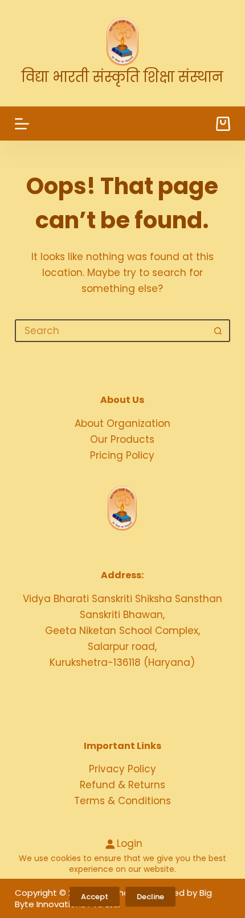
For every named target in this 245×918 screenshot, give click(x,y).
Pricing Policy (122, 455)
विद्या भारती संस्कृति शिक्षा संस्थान (122, 77)
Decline (150, 896)
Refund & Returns (122, 785)
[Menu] (22, 124)
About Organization (122, 423)
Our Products (122, 439)
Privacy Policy (122, 769)
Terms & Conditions (122, 801)
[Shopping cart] (223, 124)
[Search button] (217, 330)
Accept (94, 896)
